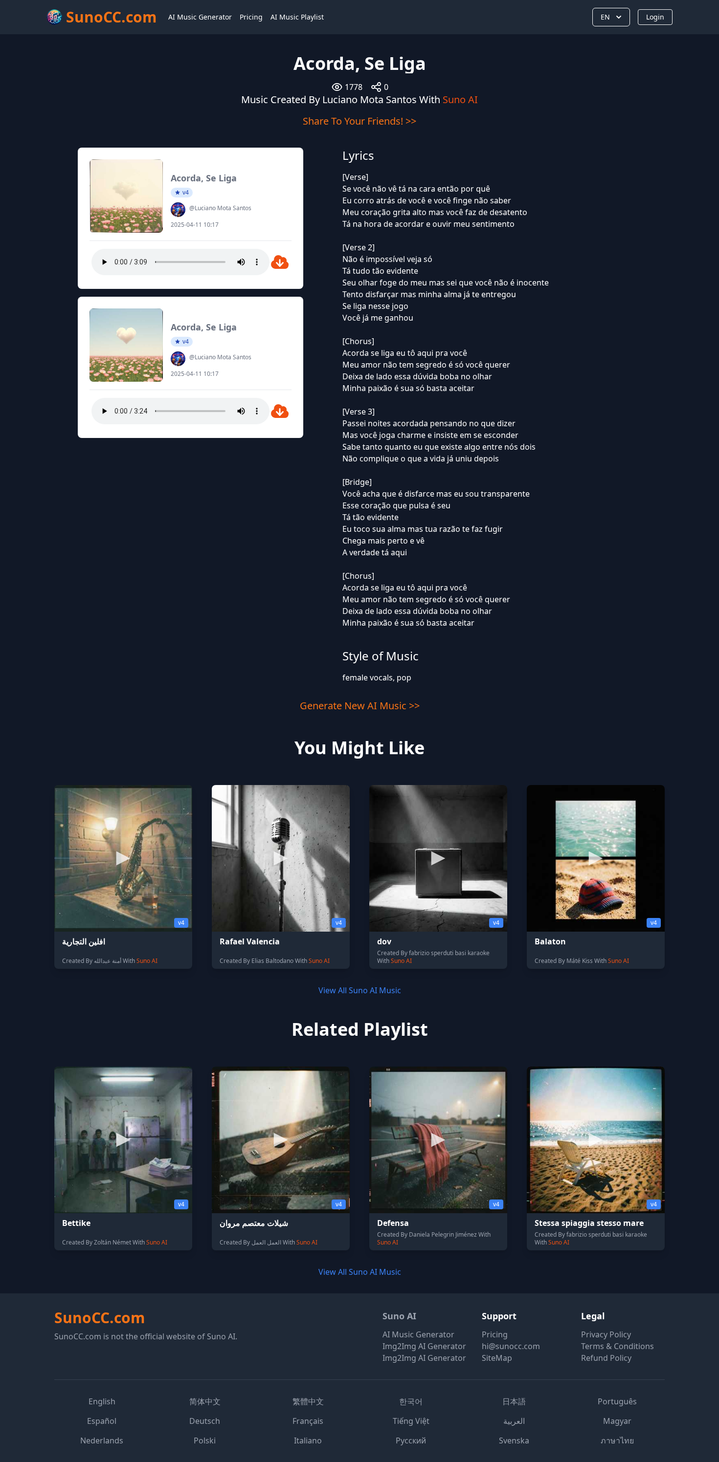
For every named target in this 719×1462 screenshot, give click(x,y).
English (102, 1401)
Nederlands (101, 1440)
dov (384, 941)
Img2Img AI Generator (424, 1346)
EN (605, 17)
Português (617, 1401)
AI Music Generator (200, 17)
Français (307, 1421)
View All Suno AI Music (359, 990)
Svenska (514, 1440)
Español (101, 1421)
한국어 (411, 1401)
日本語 (514, 1401)
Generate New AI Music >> (360, 705)
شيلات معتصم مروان (254, 1223)
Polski (205, 1440)
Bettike (76, 1223)
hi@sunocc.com (511, 1346)
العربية (514, 1421)
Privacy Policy (606, 1334)
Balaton (550, 941)
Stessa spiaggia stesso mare (589, 1223)
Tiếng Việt (411, 1421)
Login (655, 17)
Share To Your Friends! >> (359, 121)
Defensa (393, 1223)
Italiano (308, 1440)
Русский (411, 1440)
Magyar (617, 1421)
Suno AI (460, 99)
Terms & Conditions (617, 1346)
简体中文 (205, 1401)
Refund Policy (606, 1358)
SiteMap (497, 1358)
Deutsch (204, 1421)
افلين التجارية (83, 941)
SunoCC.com (99, 1318)
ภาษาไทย (617, 1440)
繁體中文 (308, 1401)
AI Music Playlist (297, 17)
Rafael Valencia (250, 941)
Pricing (251, 17)
